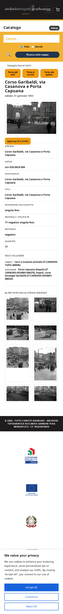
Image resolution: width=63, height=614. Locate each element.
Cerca (8, 54)
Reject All (31, 606)
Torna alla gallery (49, 73)
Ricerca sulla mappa (37, 54)
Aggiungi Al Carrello (17, 141)
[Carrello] (57, 10)
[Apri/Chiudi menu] (48, 10)
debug (54, 28)
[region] (31, 582)
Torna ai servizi (30, 73)
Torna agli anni (13, 73)
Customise (31, 597)
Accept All (31, 587)
